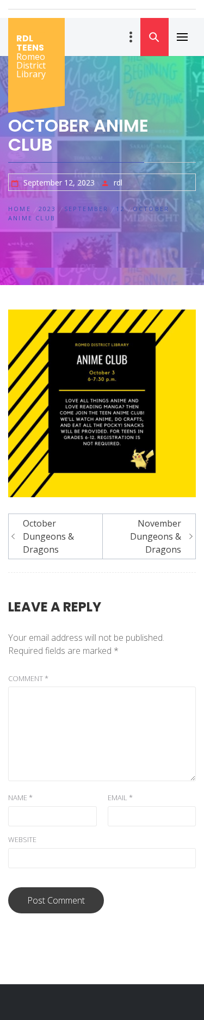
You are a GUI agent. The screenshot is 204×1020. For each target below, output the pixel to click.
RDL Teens (30, 43)
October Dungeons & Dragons (48, 536)
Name (20, 797)
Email (120, 797)
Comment (28, 678)
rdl (118, 182)
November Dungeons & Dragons (155, 536)
